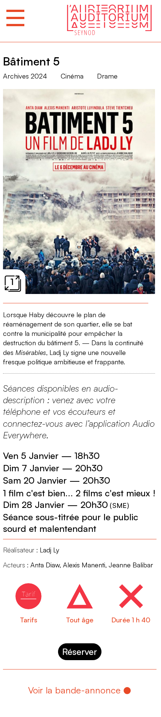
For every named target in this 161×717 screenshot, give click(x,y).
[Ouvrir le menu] (15, 18)
